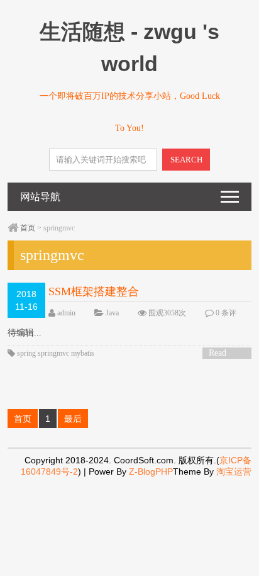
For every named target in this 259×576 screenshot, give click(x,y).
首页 (27, 227)
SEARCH (186, 159)
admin (66, 312)
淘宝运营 (233, 471)
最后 (73, 419)
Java (112, 312)
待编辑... (24, 332)
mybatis (82, 353)
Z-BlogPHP (151, 471)
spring (26, 353)
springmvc (53, 353)
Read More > (222, 353)
